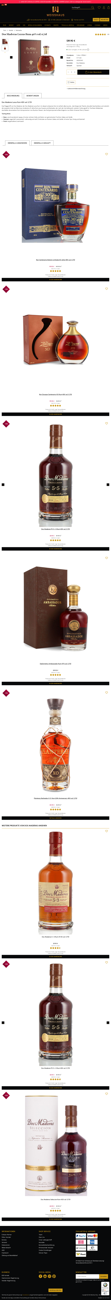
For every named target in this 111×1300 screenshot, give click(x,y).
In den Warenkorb (95, 72)
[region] (32, 57)
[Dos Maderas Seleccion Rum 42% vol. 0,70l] (55, 1144)
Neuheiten (104, 19)
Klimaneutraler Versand (46, 1247)
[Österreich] (6, 4)
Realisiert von (101, 1297)
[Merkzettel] (99, 7)
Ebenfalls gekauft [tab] (42, 143)
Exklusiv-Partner (7, 1234)
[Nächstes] (61, 57)
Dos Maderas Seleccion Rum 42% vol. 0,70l (55, 1199)
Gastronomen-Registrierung (10, 1278)
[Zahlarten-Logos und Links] (87, 1240)
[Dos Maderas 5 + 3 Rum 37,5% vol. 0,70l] (55, 882)
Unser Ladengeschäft (45, 1240)
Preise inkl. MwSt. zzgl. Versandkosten (77, 44)
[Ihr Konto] (104, 7)
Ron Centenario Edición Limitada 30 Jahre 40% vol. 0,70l (55, 260)
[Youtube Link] (45, 1276)
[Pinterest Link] (54, 1276)
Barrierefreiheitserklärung (46, 1245)
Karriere (4, 1240)
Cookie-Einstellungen (45, 1250)
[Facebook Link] (40, 1276)
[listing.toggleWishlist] (106, 154)
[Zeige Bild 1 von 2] (35, 74)
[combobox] (81, 7)
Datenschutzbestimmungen (85, 1280)
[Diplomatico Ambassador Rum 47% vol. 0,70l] (55, 609)
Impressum (5, 1253)
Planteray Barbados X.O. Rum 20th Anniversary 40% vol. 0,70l (55, 798)
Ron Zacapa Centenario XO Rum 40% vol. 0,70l (55, 394)
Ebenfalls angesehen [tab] (17, 143)
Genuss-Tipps (43, 1253)
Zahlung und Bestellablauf (10, 1255)
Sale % (96, 19)
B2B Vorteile (5, 1275)
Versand (4, 1242)
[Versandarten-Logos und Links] (81, 1252)
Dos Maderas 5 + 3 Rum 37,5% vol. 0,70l (55, 937)
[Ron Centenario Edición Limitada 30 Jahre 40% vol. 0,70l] (55, 205)
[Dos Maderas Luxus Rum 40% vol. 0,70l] (36, 57)
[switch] (105, 1293)
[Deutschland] (3, 4)
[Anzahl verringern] (68, 72)
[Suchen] (92, 7)
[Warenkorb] (108, 7)
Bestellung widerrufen (55, 1290)
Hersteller (42, 1242)
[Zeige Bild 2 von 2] (38, 74)
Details (55, 818)
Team (40, 1234)
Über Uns (42, 1237)
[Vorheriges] (11, 57)
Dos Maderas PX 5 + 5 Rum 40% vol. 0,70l (55, 529)
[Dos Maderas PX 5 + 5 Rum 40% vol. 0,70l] (55, 474)
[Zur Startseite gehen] (55, 11)
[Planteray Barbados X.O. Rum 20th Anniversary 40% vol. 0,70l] (55, 743)
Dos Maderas (81, 63)
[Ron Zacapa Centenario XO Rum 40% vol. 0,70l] (55, 339)
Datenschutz (6, 1245)
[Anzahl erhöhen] (75, 72)
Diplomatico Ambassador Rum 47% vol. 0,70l (55, 664)
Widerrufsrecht (6, 1247)
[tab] (13, 95)
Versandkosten (25, 1294)
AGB (3, 1250)
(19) (102, 35)
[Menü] (108, 1283)
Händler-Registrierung (8, 1280)
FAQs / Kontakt (6, 1237)
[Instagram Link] (49, 1276)
